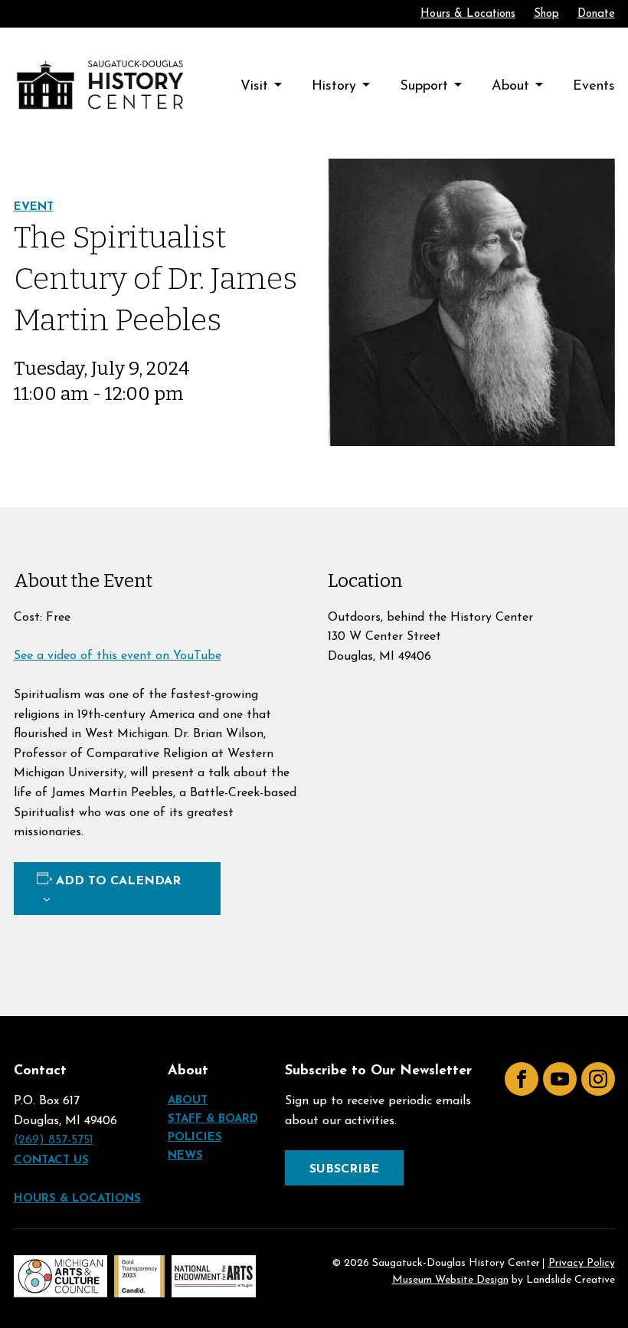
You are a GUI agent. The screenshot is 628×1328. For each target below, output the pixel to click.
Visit (254, 86)
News (185, 1156)
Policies (195, 1137)
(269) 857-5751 (53, 1140)
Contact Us (51, 1160)
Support (424, 86)
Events (594, 86)
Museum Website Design (450, 1280)
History (334, 86)
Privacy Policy (581, 1263)
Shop (546, 14)
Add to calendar (118, 881)
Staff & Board (213, 1119)
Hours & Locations (467, 14)
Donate (596, 14)
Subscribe (344, 1169)
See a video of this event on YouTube (117, 656)
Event (34, 207)
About (510, 86)
